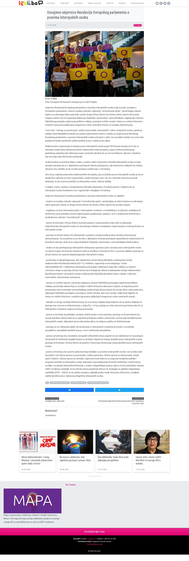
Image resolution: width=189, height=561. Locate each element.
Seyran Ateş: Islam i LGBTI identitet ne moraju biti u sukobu (148, 460)
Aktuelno (137, 25)
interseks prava (78, 382)
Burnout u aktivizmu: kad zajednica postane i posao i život (75, 458)
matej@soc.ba (91, 539)
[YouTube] (157, 3)
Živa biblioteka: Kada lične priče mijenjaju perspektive (113, 458)
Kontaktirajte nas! (94, 531)
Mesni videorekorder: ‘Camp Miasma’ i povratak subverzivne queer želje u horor (36, 460)
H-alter (54, 98)
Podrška (90, 544)
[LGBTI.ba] (30, 3)
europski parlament (60, 382)
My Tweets (71, 485)
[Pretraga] (168, 3)
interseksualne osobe (98, 382)
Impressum (98, 544)
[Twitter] (164, 3)
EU (47, 382)
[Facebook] (161, 3)
